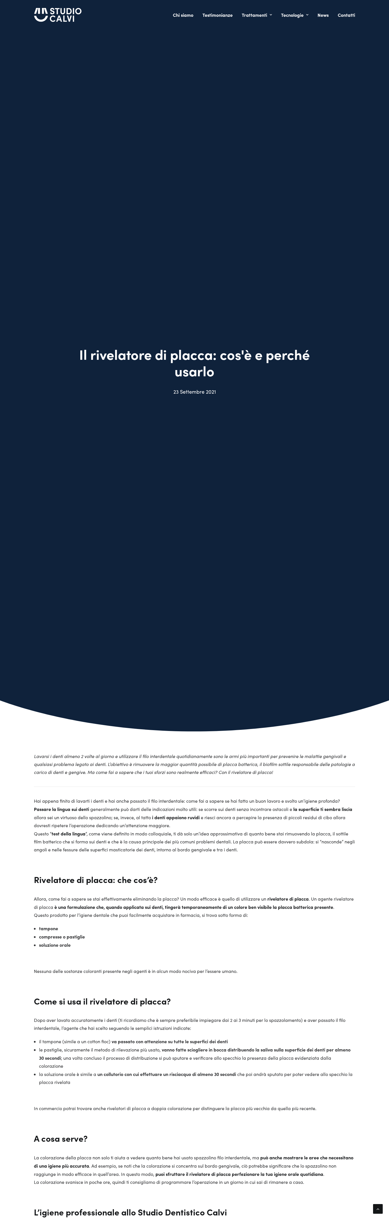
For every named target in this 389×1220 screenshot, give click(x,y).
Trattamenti (254, 15)
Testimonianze (217, 15)
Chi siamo (183, 15)
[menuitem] (185, 15)
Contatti (346, 15)
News (323, 15)
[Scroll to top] (378, 1208)
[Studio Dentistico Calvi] (58, 15)
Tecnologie (292, 15)
